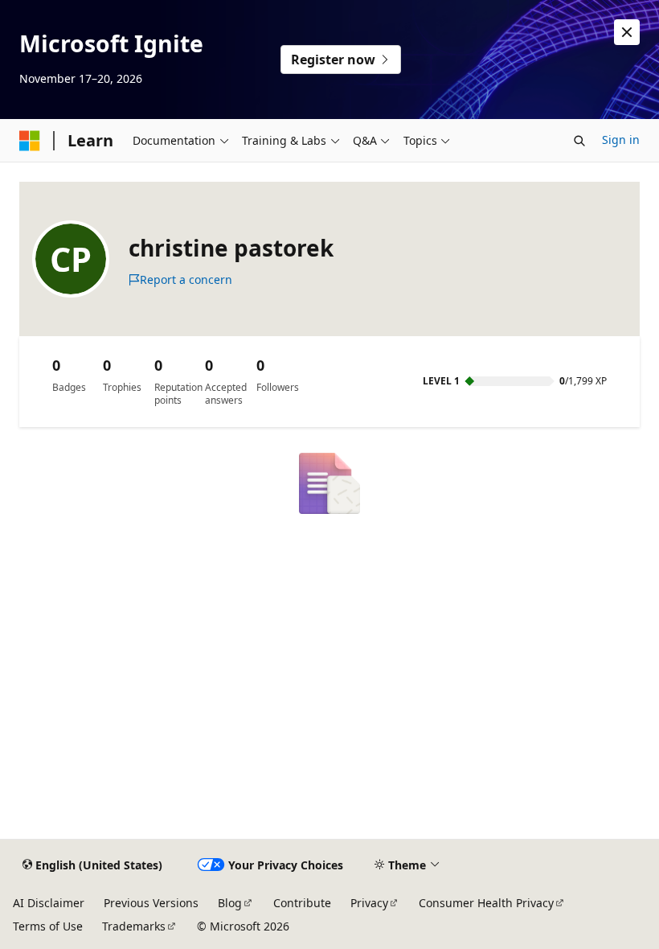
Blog (230, 902)
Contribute (302, 902)
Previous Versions (151, 902)
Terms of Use (48, 926)
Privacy (369, 902)
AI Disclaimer (48, 902)
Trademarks (134, 926)
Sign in (621, 139)
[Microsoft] (29, 140)
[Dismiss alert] (627, 32)
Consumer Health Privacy (486, 902)
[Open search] (579, 140)
